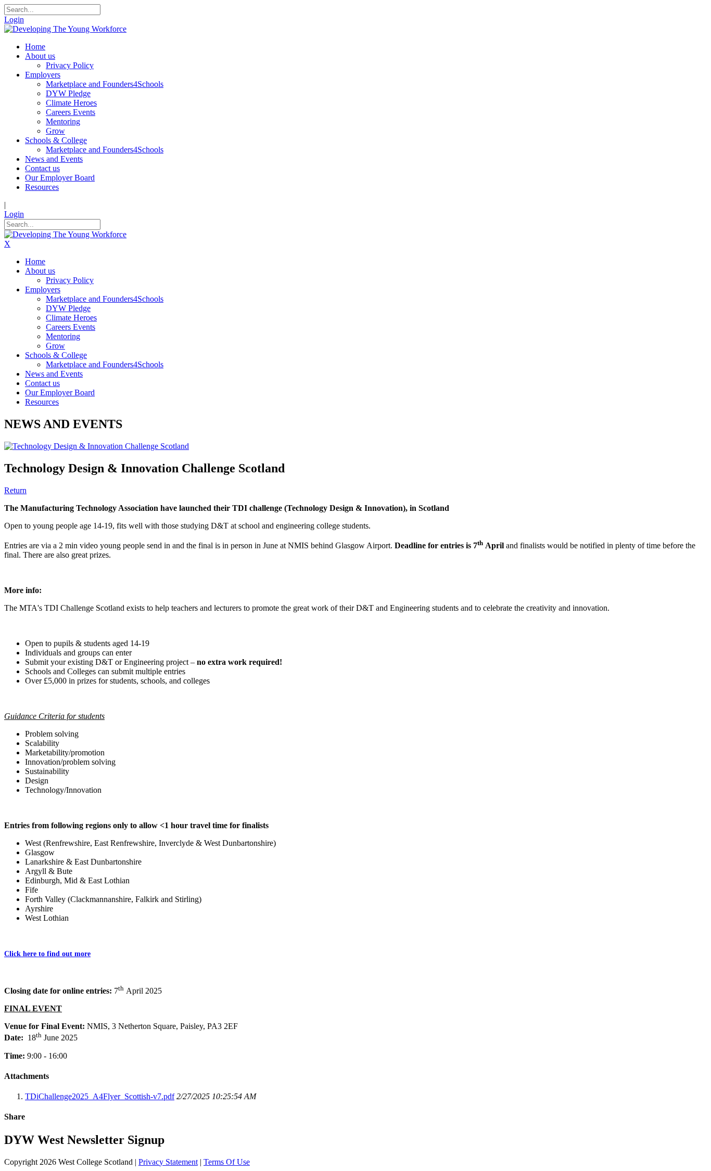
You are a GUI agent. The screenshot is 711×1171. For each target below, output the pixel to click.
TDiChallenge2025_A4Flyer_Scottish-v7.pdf (99, 1096)
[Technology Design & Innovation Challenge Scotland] (96, 446)
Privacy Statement (168, 1161)
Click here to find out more (47, 954)
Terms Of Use (227, 1161)
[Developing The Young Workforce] (65, 28)
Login (14, 19)
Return (15, 490)
